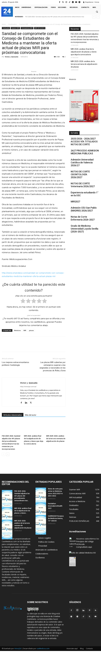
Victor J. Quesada (11, 57)
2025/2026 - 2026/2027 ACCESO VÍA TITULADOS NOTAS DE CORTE (84, 141)
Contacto (89, 648)
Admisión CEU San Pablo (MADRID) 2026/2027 (84, 209)
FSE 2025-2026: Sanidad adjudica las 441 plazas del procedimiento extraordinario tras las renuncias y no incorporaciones (85, 38)
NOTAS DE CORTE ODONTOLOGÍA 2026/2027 (80, 174)
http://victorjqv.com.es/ (28, 386)
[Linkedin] (28, 62)
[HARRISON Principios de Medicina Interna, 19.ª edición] (41, 525)
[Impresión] (40, 62)
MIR (25, 330)
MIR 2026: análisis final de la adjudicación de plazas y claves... (22, 510)
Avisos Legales (44, 538)
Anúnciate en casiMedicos (47, 549)
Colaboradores (42, 553)
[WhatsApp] (22, 62)
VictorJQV (18, 648)
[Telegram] (72, 2)
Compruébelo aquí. (84, 547)
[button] (97, 12)
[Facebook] (59, 2)
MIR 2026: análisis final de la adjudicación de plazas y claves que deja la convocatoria (84, 52)
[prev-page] (3, 454)
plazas (31, 330)
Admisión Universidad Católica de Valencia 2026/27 (82, 162)
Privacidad (42, 546)
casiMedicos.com (43, 648)
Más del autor (30, 415)
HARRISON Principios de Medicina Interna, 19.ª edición (56, 518)
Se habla (74, 133)
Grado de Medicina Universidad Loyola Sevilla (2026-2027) (84, 228)
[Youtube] (76, 2)
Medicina (17, 330)
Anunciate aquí (72, 648)
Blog (82, 648)
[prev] (93, 16)
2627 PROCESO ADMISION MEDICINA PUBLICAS (85, 152)
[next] (98, 16)
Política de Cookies (46, 542)
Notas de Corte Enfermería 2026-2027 (83, 218)
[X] (10, 62)
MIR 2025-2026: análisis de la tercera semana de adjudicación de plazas (55, 438)
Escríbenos (40, 557)
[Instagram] (66, 2)
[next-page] (7, 454)
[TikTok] (83, 617)
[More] (47, 62)
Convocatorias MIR (27, 28)
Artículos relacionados (12, 415)
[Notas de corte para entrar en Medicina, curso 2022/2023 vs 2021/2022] (41, 497)
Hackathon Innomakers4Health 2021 (55, 506)
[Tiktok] (69, 2)
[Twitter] (63, 2)
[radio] (23, 301)
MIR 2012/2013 (40, 28)
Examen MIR (23, 24)
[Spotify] (79, 2)
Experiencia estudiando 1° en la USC (84, 194)
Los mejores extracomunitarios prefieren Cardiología (15, 363)
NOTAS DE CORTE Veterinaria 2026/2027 (83, 185)
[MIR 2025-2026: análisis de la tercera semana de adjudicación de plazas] (55, 427)
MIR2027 (75, 201)
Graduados (12, 24)
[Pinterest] (16, 62)
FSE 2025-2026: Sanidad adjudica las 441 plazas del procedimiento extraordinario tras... (22, 496)
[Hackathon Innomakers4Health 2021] (41, 512)
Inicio (4, 24)
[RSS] (95, 610)
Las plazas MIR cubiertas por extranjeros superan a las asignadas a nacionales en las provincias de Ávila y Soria (52, 366)
